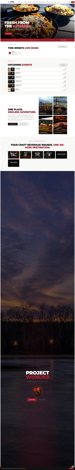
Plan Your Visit (9, 33)
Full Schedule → (62, 46)
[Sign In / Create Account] (67, 2)
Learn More (32, 399)
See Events (18, 33)
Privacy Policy (23, 468)
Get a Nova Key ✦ (42, 399)
